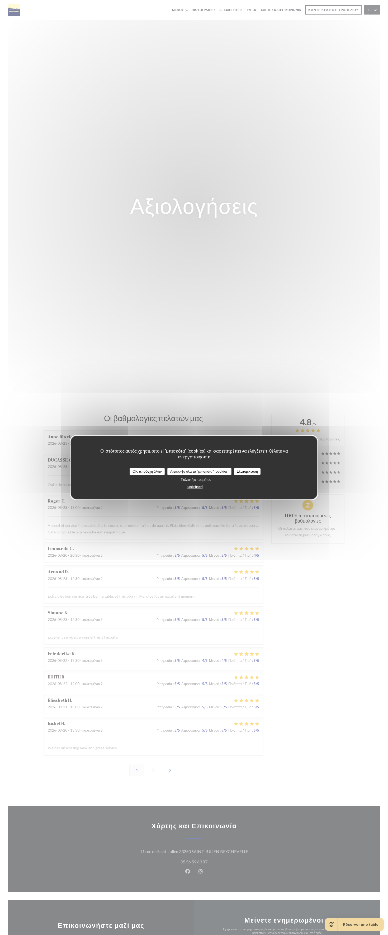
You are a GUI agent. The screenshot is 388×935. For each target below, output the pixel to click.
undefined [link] (195, 486)
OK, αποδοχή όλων (147, 471)
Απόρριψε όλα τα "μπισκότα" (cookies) (199, 471)
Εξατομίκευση (247, 471)
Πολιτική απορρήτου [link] (196, 479)
